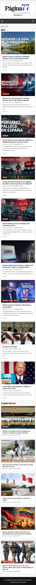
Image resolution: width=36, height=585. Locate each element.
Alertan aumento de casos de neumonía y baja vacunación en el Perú (16, 224)
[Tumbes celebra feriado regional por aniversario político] (18, 484)
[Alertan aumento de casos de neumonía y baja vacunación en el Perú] (18, 210)
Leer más (4, 69)
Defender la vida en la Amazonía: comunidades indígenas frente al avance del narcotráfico (16, 58)
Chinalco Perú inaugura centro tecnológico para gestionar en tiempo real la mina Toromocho (16, 432)
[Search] (33, 21)
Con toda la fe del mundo (9, 347)
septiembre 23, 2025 (18, 60)
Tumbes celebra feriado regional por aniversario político (16, 499)
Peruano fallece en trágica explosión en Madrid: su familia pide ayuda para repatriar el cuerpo (17, 141)
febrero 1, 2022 (17, 349)
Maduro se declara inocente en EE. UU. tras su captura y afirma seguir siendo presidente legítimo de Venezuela (18, 567)
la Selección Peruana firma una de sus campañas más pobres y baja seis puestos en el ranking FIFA (17, 183)
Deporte (5, 177)
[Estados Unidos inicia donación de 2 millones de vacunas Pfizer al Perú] (18, 373)
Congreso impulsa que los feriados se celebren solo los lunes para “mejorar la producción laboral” (17, 266)
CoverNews (13, 582)
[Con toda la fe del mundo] (18, 333)
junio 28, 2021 (17, 390)
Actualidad (5, 52)
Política (15, 300)
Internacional (6, 94)
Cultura (10, 300)
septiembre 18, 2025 (18, 102)
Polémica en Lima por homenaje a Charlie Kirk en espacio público (16, 306)
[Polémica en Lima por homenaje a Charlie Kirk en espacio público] (18, 291)
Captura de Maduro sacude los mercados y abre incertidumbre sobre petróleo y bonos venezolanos (17, 533)
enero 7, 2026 (17, 435)
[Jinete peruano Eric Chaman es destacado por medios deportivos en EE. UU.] (18, 451)
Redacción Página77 (8, 60)
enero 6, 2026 (17, 536)
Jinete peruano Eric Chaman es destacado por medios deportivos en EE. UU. (17, 465)
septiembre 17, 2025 (18, 227)
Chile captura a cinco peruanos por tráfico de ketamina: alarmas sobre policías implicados (15, 99)
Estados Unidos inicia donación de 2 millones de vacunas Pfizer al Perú (16, 387)
